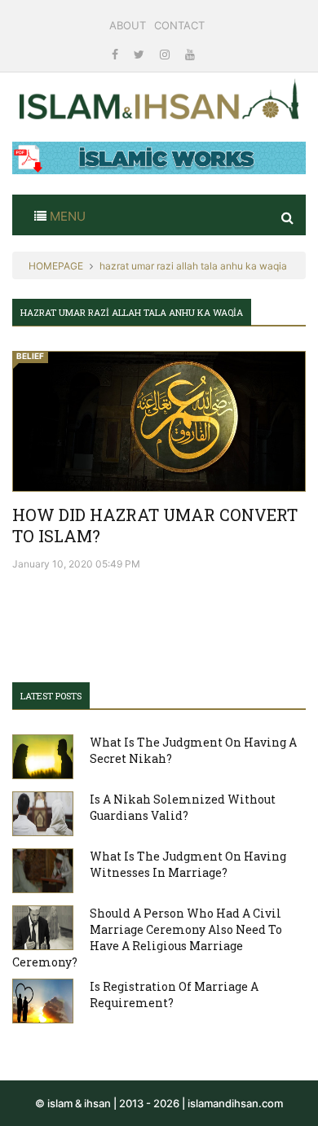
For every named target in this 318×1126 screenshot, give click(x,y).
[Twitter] (141, 54)
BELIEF (30, 356)
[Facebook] (116, 54)
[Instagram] (166, 54)
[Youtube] (190, 54)
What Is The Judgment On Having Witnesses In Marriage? (188, 864)
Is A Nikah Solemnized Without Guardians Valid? (183, 807)
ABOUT (127, 25)
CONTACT (179, 25)
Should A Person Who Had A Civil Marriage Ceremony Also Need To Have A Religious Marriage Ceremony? (147, 937)
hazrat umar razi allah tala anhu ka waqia (193, 266)
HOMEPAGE (56, 266)
